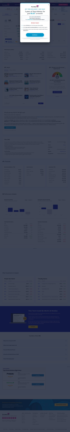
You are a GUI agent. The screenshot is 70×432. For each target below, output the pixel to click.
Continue (35, 35)
